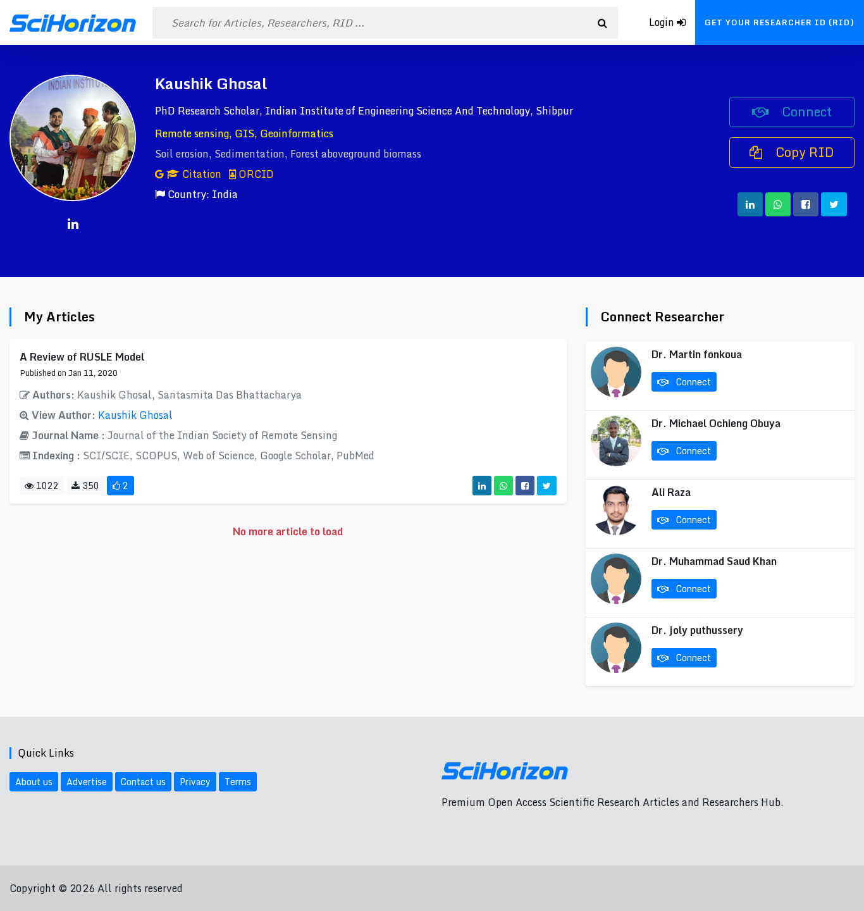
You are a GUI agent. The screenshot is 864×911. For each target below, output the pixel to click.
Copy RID (803, 152)
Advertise (86, 781)
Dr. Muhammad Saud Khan (714, 561)
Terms (238, 781)
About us (33, 781)
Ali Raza (671, 492)
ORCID (255, 174)
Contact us (143, 781)
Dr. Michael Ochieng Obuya (716, 423)
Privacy (195, 781)
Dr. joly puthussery (697, 630)
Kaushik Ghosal (135, 415)
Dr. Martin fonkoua (696, 354)
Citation (202, 174)
